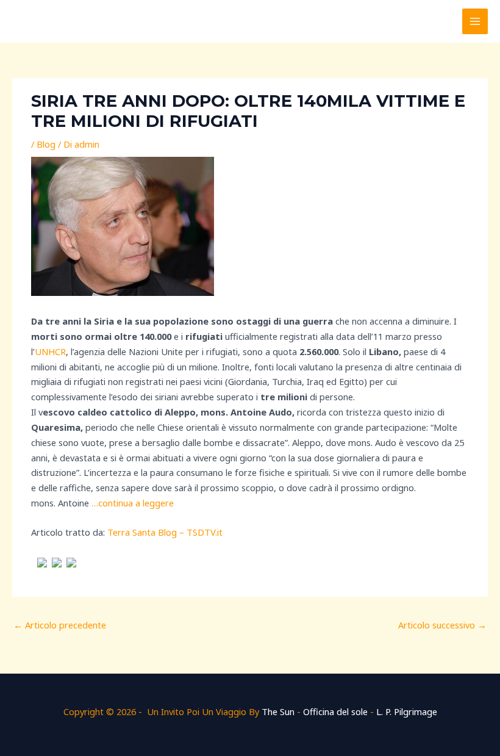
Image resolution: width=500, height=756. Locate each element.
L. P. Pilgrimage (406, 711)
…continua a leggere (132, 503)
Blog (46, 144)
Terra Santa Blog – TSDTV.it (165, 532)
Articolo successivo (442, 625)
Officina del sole (335, 711)
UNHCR (50, 351)
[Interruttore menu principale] (475, 21)
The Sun (278, 711)
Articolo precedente (59, 625)
